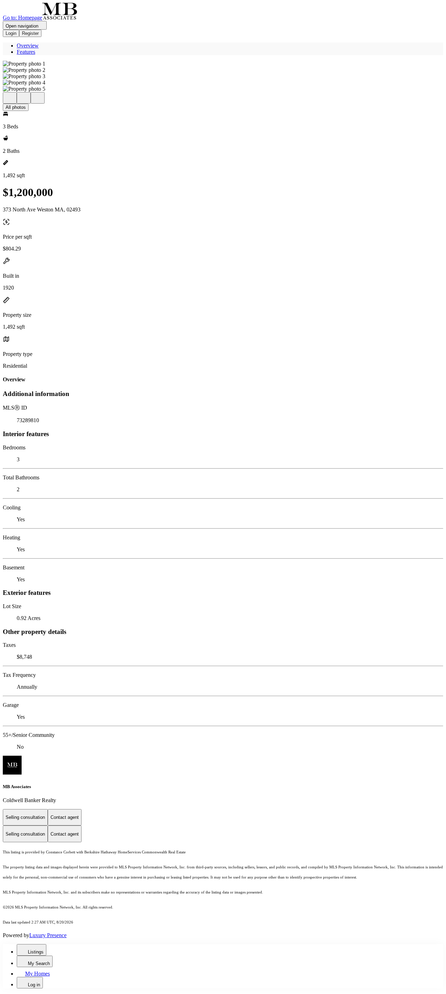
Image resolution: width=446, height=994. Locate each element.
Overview (28, 45)
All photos (16, 107)
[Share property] (38, 98)
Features (26, 52)
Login (11, 33)
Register (30, 33)
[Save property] (24, 98)
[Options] (10, 98)
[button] (223, 64)
